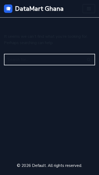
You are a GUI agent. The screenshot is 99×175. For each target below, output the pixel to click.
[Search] (89, 59)
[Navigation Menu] (89, 8)
